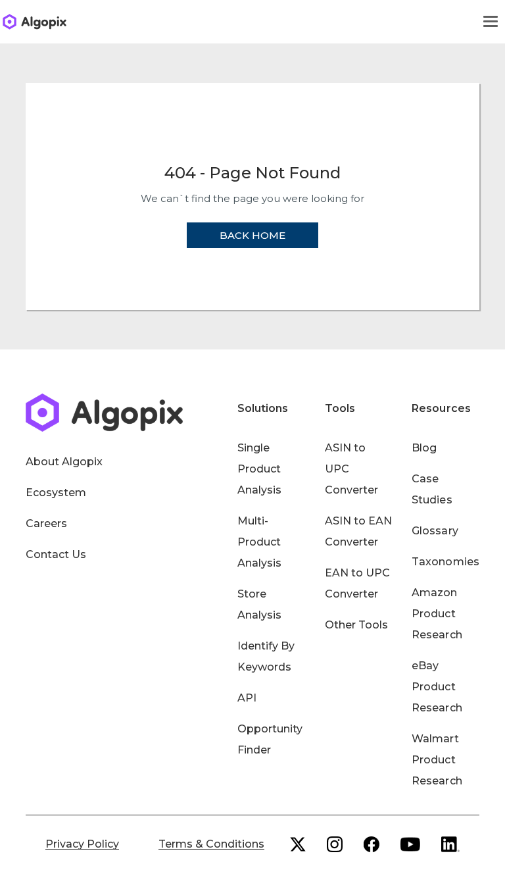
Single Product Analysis (259, 469)
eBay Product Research (437, 686)
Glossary (435, 530)
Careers (46, 523)
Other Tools (356, 625)
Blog (424, 448)
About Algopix (64, 461)
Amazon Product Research (437, 613)
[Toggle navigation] (490, 22)
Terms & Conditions (211, 844)
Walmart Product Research (437, 759)
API (246, 698)
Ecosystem (56, 492)
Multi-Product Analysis (259, 542)
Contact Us (56, 554)
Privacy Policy (82, 844)
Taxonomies (445, 561)
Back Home (252, 235)
